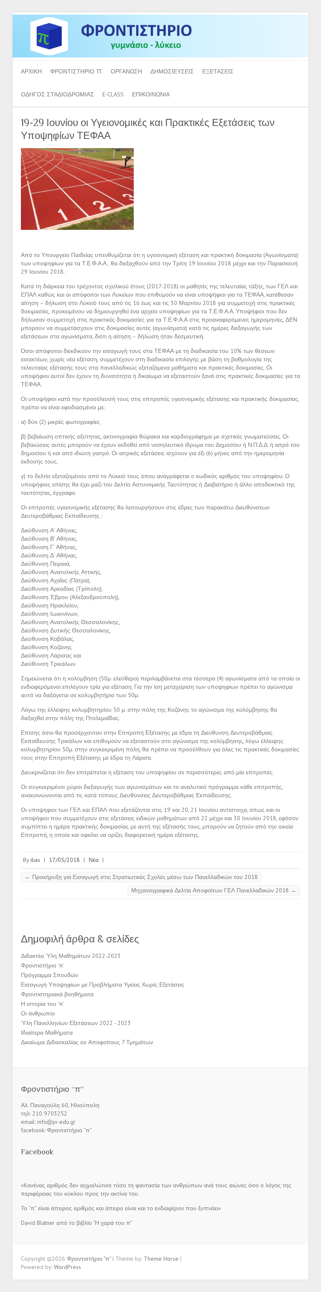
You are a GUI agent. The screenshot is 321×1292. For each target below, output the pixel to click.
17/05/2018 (64, 860)
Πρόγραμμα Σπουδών (49, 975)
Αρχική (31, 71)
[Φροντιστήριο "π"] (160, 16)
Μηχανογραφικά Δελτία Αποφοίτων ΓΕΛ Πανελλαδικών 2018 (213, 890)
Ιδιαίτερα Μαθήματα (47, 1032)
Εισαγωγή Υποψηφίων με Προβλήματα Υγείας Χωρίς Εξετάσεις (102, 984)
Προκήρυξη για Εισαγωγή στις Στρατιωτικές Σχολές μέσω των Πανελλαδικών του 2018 (141, 877)
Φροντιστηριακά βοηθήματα (57, 994)
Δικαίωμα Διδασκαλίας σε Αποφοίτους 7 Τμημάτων (87, 1042)
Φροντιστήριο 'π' (42, 965)
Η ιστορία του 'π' (42, 1003)
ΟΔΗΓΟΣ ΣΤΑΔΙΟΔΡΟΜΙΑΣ (57, 94)
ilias (35, 860)
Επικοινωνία (151, 94)
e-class (113, 94)
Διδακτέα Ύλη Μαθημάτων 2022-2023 (71, 956)
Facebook (37, 1151)
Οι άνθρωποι (38, 1013)
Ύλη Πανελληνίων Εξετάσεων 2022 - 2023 (76, 1023)
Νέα (94, 860)
